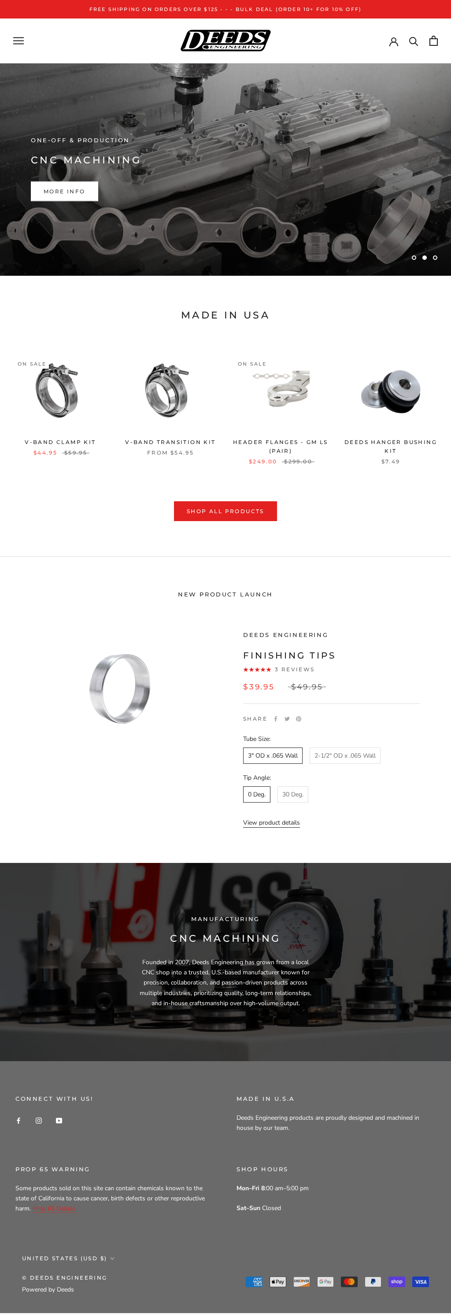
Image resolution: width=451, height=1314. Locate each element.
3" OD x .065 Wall (273, 755)
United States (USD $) (64, 1258)
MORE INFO (64, 191)
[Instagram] (39, 1120)
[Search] (413, 40)
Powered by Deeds (48, 1289)
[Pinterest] (298, 719)
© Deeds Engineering (64, 1277)
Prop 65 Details (54, 1208)
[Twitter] (287, 719)
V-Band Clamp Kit (60, 442)
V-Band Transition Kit (170, 442)
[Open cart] (433, 41)
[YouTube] (59, 1120)
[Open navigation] (18, 40)
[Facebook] (275, 719)
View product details (271, 822)
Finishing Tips (289, 655)
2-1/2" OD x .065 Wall (345, 755)
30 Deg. (292, 794)
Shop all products (225, 511)
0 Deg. (257, 794)
